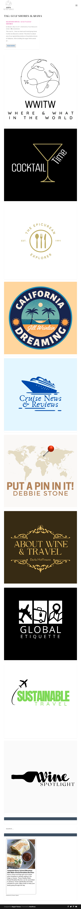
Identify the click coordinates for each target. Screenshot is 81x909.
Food (29, 26)
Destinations (24, 26)
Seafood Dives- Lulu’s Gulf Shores (18, 23)
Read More (11, 46)
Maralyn (10, 26)
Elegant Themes (16, 906)
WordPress (32, 906)
